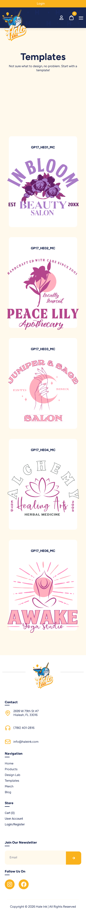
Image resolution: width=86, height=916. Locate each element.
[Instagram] (10, 884)
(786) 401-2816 (23, 728)
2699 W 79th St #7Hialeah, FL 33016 (26, 713)
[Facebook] (23, 884)
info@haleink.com (25, 741)
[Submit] (73, 858)
